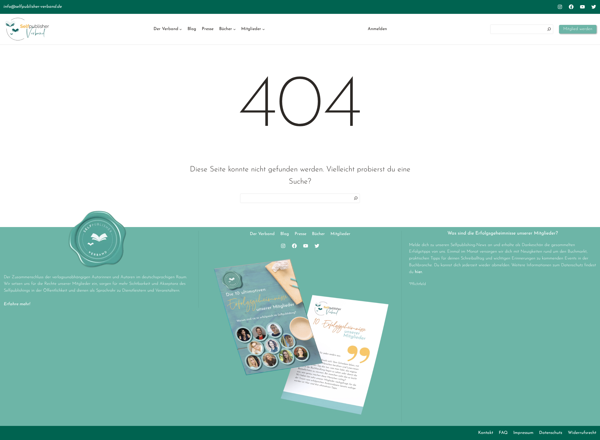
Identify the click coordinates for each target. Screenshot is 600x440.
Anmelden (377, 29)
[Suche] (356, 198)
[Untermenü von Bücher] (234, 29)
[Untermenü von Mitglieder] (263, 29)
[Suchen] (549, 29)
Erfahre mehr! (17, 304)
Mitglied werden (577, 29)
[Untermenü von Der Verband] (180, 29)
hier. (419, 272)
